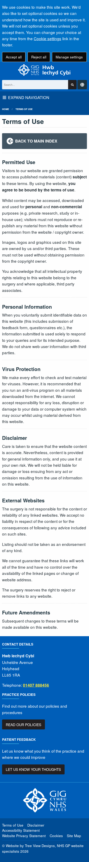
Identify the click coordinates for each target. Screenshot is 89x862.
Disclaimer (35, 825)
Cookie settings (47, 38)
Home (5, 109)
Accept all (14, 56)
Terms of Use (12, 825)
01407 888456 (36, 685)
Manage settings (69, 56)
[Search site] (72, 84)
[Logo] (44, 70)
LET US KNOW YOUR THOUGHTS (33, 769)
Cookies (56, 835)
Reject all (38, 56)
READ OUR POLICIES (23, 724)
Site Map (74, 835)
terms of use (24, 109)
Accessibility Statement (21, 830)
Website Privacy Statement (24, 835)
